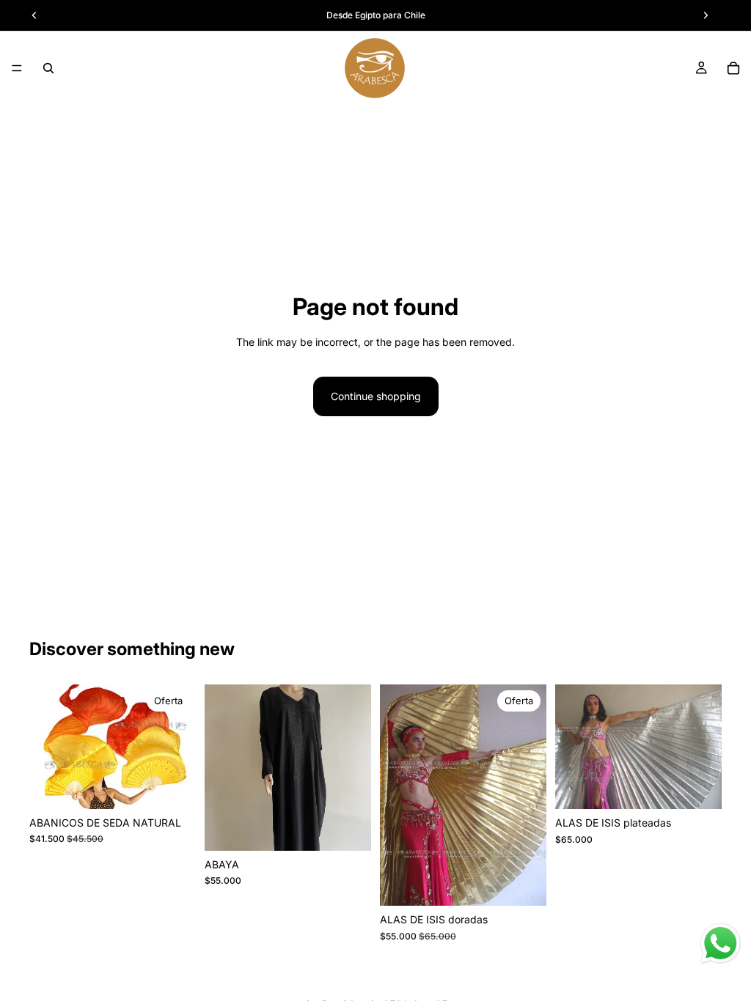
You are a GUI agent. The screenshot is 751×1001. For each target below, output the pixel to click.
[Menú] (17, 68)
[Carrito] (733, 68)
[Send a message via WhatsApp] (720, 943)
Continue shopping (376, 396)
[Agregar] (173, 786)
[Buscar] (48, 68)
